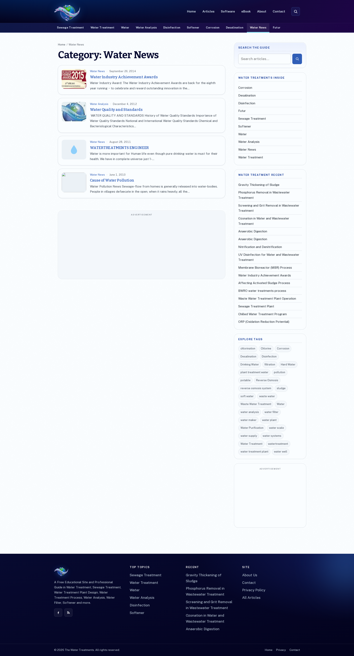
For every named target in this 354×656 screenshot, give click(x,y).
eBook (246, 11)
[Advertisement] (141, 247)
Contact (279, 11)
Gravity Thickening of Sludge (258, 184)
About (261, 11)
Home (191, 11)
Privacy (281, 649)
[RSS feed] (68, 612)
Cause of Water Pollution (112, 180)
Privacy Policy (253, 590)
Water (125, 27)
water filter (271, 412)
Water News (258, 27)
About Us (249, 575)
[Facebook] (58, 612)
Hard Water (288, 364)
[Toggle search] (295, 11)
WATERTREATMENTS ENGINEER (119, 148)
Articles (208, 11)
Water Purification (252, 427)
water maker (248, 420)
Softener (193, 27)
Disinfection (171, 27)
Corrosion (212, 27)
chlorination (248, 348)
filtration (269, 364)
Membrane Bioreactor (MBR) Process (265, 267)
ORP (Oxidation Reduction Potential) (263, 321)
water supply (249, 435)
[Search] (297, 59)
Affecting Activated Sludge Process (264, 283)
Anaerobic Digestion (252, 231)
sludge (281, 388)
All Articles (251, 598)
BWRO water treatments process (262, 290)
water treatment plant (254, 451)
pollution (279, 372)
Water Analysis (146, 27)
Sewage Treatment (70, 27)
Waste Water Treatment (256, 404)
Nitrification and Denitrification (260, 247)
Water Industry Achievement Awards (124, 77)
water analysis (250, 412)
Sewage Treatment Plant (256, 306)
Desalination (234, 27)
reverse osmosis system (256, 388)
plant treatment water (254, 372)
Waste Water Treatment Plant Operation (267, 298)
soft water (247, 396)
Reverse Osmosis (267, 380)
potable (246, 380)
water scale (276, 427)
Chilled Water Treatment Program (262, 314)
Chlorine (266, 348)
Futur (276, 27)
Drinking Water (250, 364)
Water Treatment (103, 27)
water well (280, 451)
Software (228, 11)
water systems (272, 435)
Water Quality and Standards (116, 109)
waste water (267, 396)
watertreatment (278, 443)
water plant (269, 420)
